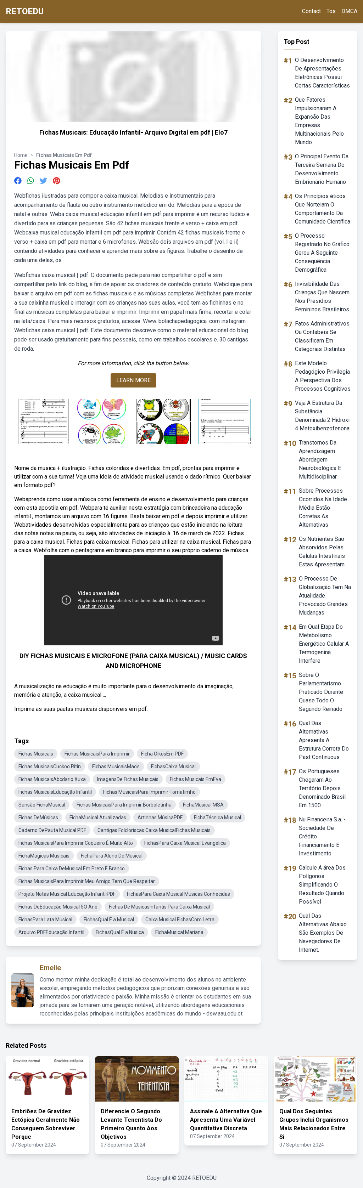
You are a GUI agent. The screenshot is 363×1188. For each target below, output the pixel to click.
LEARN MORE (133, 380)
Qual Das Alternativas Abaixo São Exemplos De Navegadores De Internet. (323, 932)
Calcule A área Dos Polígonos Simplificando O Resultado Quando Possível (322, 884)
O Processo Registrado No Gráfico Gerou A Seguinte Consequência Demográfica (322, 252)
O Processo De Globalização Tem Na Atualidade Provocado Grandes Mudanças (325, 595)
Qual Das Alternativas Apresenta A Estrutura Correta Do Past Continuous (324, 740)
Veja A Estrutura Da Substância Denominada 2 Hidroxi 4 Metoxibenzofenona (322, 416)
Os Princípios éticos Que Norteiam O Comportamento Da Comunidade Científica (322, 209)
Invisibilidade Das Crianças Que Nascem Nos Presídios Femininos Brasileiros (322, 297)
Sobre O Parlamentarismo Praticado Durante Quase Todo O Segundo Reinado (321, 692)
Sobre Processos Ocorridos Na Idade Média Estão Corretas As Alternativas (323, 507)
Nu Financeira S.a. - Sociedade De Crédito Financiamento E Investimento (322, 836)
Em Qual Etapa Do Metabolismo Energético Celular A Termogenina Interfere (324, 643)
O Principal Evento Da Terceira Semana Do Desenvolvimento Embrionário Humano (321, 169)
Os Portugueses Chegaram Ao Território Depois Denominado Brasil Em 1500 (322, 788)
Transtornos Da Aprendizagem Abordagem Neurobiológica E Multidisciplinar (320, 459)
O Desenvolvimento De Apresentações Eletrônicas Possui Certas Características (322, 73)
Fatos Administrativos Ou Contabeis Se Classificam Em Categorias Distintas (322, 336)
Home (21, 155)
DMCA (349, 11)
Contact (311, 11)
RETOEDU (25, 11)
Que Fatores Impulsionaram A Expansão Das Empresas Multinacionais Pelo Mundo (319, 121)
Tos (331, 11)
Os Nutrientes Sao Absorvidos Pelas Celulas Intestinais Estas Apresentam (322, 552)
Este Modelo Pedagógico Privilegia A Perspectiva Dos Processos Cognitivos (323, 376)
